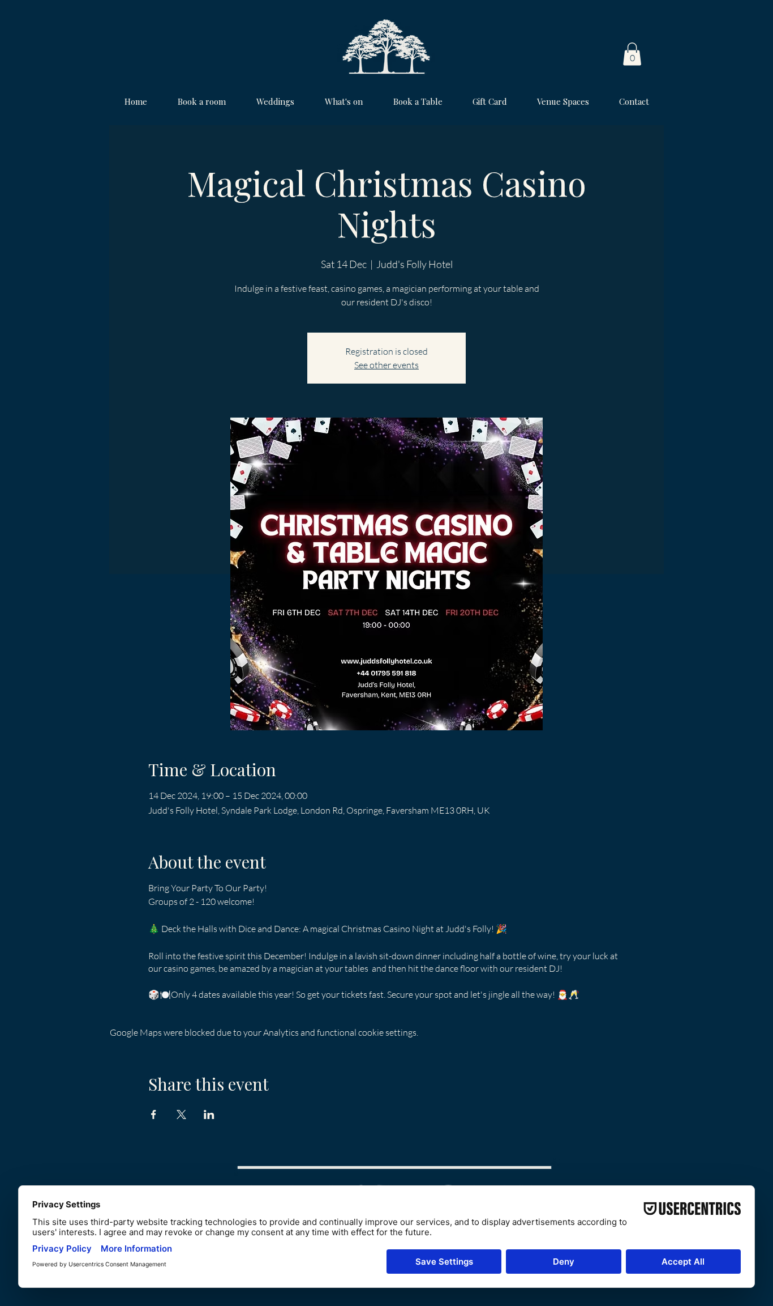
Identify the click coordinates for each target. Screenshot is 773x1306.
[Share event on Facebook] (153, 1114)
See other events (386, 365)
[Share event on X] (181, 1114)
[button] (632, 54)
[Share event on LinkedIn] (209, 1114)
